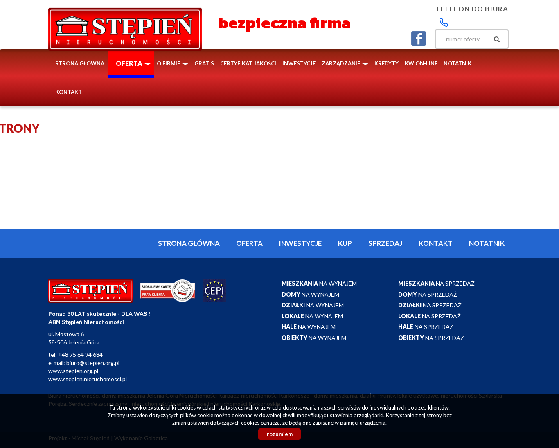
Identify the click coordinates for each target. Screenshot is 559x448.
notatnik (457, 63)
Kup (345, 243)
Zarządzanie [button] (341, 63)
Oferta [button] (130, 63)
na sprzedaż (436, 283)
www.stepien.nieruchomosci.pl (87, 379)
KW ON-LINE (421, 63)
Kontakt (68, 92)
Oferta (249, 243)
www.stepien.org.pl (73, 370)
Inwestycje (299, 63)
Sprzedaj (385, 243)
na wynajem (319, 283)
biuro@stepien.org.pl (92, 362)
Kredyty (386, 63)
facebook (418, 38)
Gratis (204, 63)
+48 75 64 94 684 (80, 354)
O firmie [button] (169, 63)
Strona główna (79, 63)
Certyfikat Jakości (248, 63)
